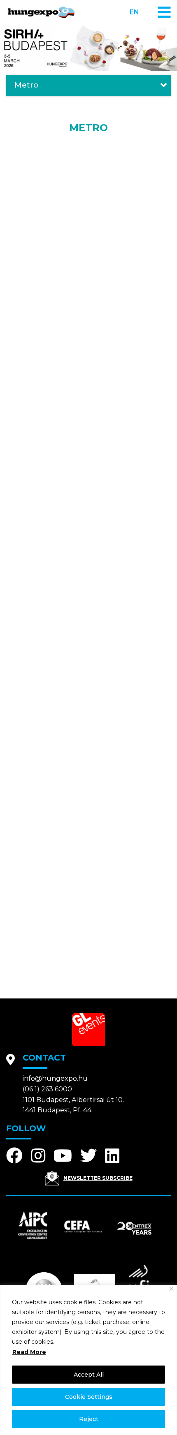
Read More (29, 1352)
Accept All (89, 1374)
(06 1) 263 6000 (47, 1089)
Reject (88, 1419)
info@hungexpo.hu (55, 1078)
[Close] (171, 1289)
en (134, 12)
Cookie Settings (88, 1396)
